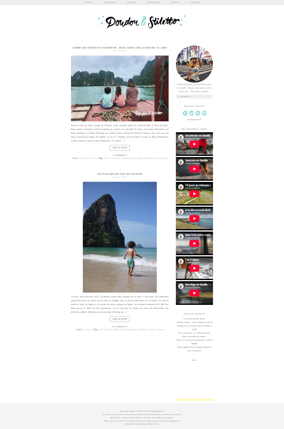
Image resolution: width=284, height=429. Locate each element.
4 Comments (120, 155)
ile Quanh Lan (150, 158)
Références (153, 2)
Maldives (143, 329)
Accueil (88, 2)
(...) (123, 141)
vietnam (152, 329)
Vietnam (84, 158)
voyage (160, 329)
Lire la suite (120, 148)
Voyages (195, 2)
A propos (131, 2)
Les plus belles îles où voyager (119, 174)
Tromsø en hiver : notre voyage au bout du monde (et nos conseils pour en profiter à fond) (194, 325)
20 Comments (119, 326)
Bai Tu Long (110, 158)
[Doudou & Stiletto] (142, 22)
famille (116, 329)
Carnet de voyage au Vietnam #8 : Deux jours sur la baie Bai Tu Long (120, 48)
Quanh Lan (163, 158)
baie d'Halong (123, 158)
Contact (175, 2)
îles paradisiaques (128, 329)
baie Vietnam (136, 158)
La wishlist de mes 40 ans (194, 319)
